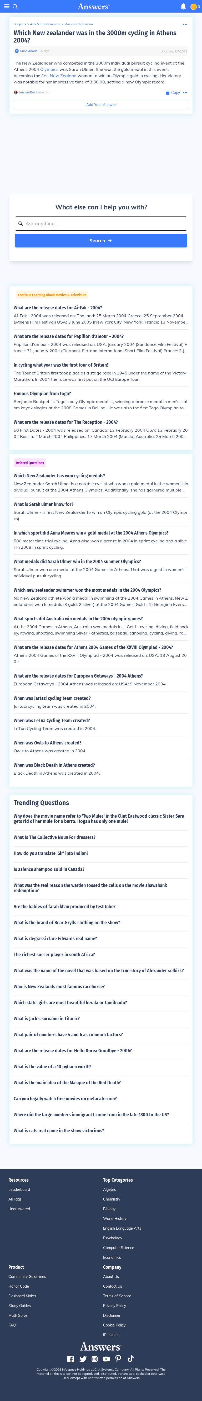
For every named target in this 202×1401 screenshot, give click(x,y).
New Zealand (63, 75)
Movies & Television (78, 24)
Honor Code (18, 1286)
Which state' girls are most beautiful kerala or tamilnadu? (70, 1003)
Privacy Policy (114, 1305)
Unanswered (19, 1209)
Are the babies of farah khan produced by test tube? (64, 907)
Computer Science (118, 1247)
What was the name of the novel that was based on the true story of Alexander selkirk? (99, 971)
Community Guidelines (27, 1276)
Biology (109, 1209)
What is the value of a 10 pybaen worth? (52, 1067)
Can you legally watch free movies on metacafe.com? (65, 1099)
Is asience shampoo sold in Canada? (49, 869)
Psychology (112, 1238)
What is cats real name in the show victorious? (59, 1131)
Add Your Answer (101, 104)
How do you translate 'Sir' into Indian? (51, 853)
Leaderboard (19, 1189)
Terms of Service (117, 1296)
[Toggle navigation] (6, 6)
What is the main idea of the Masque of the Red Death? (67, 1083)
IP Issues (110, 1335)
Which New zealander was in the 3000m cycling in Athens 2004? (95, 36)
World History (115, 1218)
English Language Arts (122, 1228)
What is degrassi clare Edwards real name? (55, 939)
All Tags (15, 1199)
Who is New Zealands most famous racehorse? (59, 987)
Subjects (20, 24)
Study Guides (19, 1305)
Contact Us (112, 1286)
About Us (111, 1276)
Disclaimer (111, 1315)
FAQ (12, 1325)
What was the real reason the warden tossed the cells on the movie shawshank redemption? (90, 888)
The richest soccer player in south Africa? (54, 955)
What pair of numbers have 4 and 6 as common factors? (68, 1035)
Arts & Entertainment (45, 24)
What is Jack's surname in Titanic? (47, 1019)
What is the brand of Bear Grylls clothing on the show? (67, 923)
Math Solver (18, 1315)
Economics (112, 1257)
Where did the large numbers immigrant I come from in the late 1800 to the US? (91, 1115)
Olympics (49, 69)
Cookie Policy (114, 1325)
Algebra (109, 1189)
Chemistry (111, 1199)
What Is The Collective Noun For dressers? (54, 837)
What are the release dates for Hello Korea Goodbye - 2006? (73, 1051)
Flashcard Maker (22, 1296)
